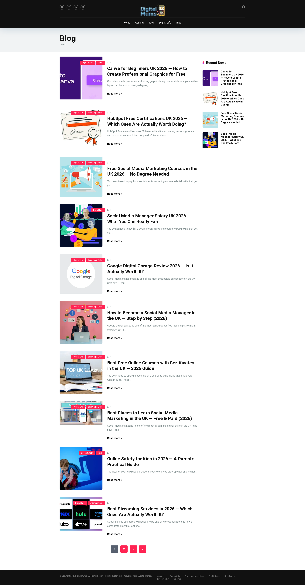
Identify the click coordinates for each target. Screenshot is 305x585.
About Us (161, 576)
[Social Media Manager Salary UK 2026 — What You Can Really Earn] (81, 225)
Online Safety (87, 453)
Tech (100, 62)
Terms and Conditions (194, 576)
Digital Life (78, 113)
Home (127, 22)
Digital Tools (87, 62)
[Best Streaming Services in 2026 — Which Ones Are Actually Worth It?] (81, 514)
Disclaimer (230, 576)
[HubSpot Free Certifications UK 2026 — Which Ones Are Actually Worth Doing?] (81, 128)
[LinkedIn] (76, 7)
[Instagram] (69, 7)
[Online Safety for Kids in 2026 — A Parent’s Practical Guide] (81, 468)
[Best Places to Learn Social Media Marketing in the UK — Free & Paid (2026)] (81, 413)
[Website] (83, 7)
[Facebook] (62, 7)
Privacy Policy (163, 579)
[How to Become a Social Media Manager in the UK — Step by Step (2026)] (81, 322)
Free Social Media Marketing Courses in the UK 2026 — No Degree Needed (232, 118)
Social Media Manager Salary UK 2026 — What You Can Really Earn (232, 138)
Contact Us (175, 576)
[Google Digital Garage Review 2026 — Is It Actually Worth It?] (81, 274)
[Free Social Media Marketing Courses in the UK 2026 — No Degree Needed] (81, 177)
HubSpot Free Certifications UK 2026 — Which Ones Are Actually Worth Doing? (232, 98)
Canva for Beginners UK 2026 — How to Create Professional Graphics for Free (232, 77)
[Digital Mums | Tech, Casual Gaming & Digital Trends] (152, 10)
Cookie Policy (214, 576)
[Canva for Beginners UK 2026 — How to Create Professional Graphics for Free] (81, 78)
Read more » (114, 93)
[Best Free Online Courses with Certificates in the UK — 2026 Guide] (81, 372)
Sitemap (177, 579)
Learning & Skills (95, 113)
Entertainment (96, 503)
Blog (178, 22)
